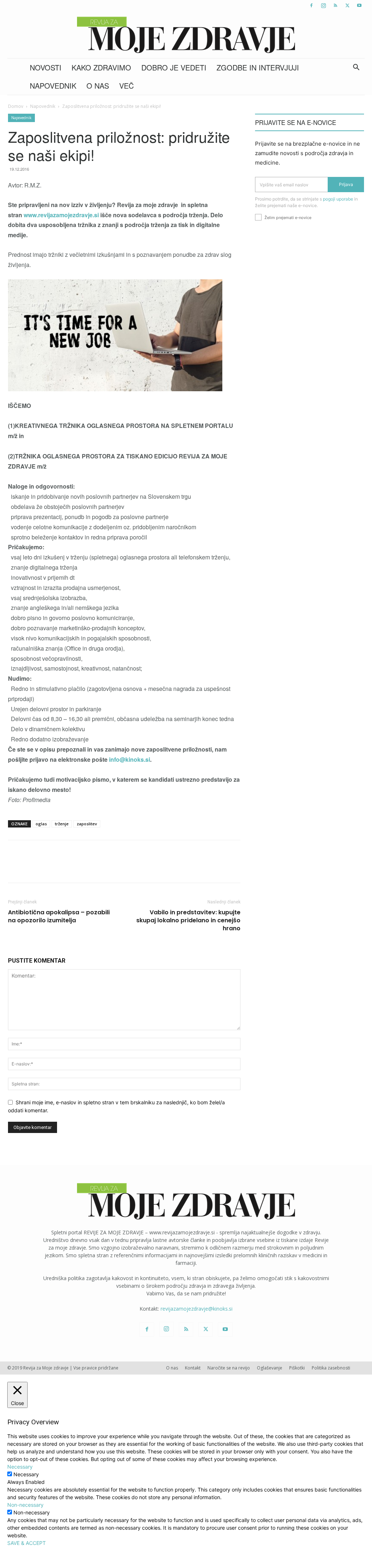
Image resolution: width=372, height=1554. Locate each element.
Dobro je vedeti (173, 67)
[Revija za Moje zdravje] (186, 35)
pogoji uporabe (338, 199)
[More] (200, 868)
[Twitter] (347, 5)
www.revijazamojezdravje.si (61, 215)
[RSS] (335, 5)
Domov (15, 106)
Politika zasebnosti (331, 1368)
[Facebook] (311, 5)
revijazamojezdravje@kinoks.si (196, 1308)
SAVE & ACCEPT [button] (26, 1543)
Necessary (26, 1474)
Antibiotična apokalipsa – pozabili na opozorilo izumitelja (59, 916)
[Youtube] (359, 5)
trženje (62, 823)
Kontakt (193, 1368)
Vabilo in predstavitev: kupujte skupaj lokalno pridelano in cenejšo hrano (188, 920)
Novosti (45, 67)
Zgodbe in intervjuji (258, 67)
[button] (356, 68)
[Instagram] (323, 5)
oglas (41, 823)
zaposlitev (87, 823)
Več (126, 85)
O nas (97, 85)
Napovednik (53, 85)
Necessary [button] (20, 1467)
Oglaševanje (269, 1368)
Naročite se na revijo (228, 1368)
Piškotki (297, 1368)
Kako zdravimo (101, 67)
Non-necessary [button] (25, 1505)
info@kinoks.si (129, 759)
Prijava (346, 184)
